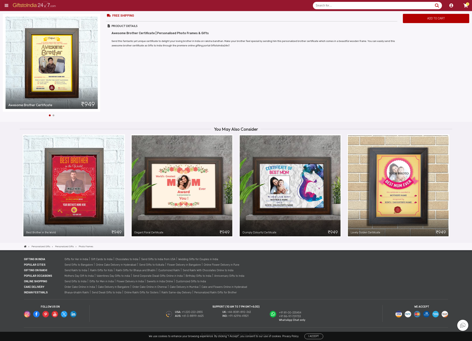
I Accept (313, 336)
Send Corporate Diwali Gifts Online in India (158, 275)
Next (97, 62)
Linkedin (73, 314)
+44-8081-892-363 (239, 312)
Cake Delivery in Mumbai (184, 287)
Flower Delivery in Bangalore (184, 264)
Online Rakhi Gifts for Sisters (141, 292)
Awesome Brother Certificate (30, 105)
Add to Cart (436, 18)
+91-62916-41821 (238, 316)
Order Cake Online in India (80, 287)
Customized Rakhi (169, 270)
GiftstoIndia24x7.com (35, 5)
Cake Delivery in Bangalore (113, 287)
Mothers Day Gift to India (79, 275)
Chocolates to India (126, 259)
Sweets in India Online (160, 281)
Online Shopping (35, 281)
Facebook (36, 314)
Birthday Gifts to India (198, 275)
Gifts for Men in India (101, 281)
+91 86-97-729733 (290, 316)
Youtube (55, 314)
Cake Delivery (34, 287)
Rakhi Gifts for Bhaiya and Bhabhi (135, 270)
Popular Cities (34, 264)
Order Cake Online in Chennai (149, 287)
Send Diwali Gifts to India (106, 292)
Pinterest (45, 314)
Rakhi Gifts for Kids (101, 270)
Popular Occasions (38, 275)
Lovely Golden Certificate (365, 232)
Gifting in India (34, 259)
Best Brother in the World (41, 232)
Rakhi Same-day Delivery (176, 292)
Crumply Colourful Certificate (259, 232)
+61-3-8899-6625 (193, 316)
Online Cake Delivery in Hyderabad (116, 264)
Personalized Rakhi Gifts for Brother (215, 292)
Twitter (64, 314)
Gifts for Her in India (76, 259)
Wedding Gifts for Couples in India (198, 259)
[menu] (6, 5)
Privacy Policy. (290, 336)
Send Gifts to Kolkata (151, 264)
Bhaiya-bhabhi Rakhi (77, 292)
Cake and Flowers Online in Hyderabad (224, 287)
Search (437, 5)
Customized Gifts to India (191, 281)
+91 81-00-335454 (290, 312)
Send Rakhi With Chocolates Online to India (208, 270)
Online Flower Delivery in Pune (221, 264)
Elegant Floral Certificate (148, 232)
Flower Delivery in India (130, 281)
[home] (25, 246)
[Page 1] (50, 115)
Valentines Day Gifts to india (113, 275)
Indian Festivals (36, 292)
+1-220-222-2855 (192, 312)
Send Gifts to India (75, 281)
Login (451, 5)
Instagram (27, 314)
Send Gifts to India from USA (158, 259)
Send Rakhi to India (76, 270)
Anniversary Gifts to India (229, 275)
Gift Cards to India (101, 259)
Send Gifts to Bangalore (79, 264)
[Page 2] (53, 115)
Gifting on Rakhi (35, 270)
